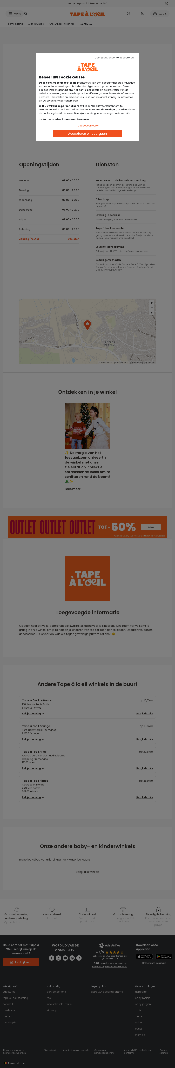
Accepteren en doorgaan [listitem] (87, 133)
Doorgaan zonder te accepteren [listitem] (114, 57)
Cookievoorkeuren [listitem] (88, 125)
